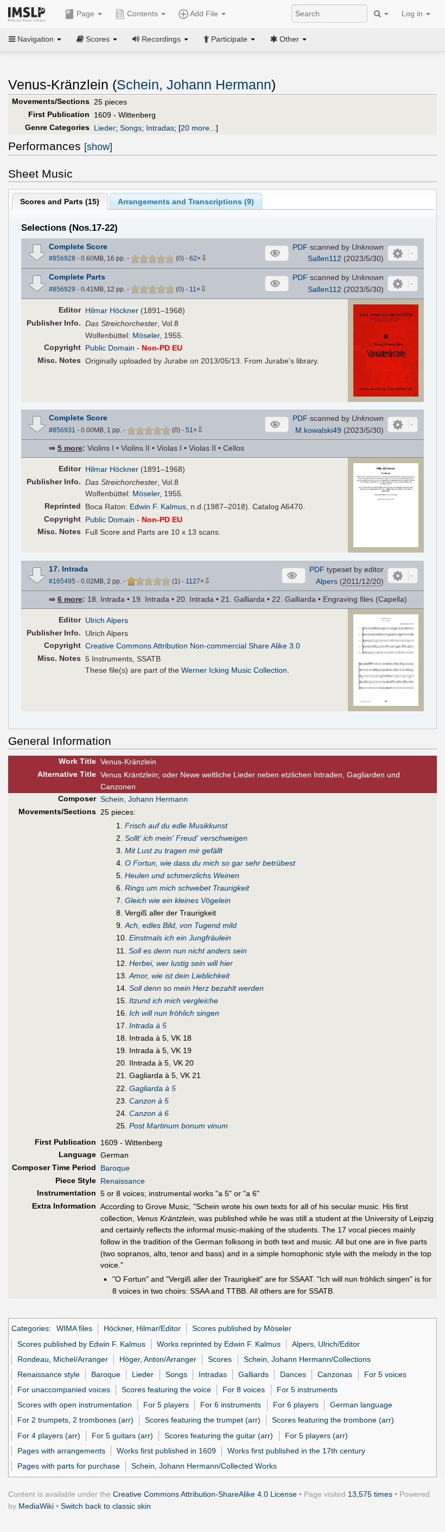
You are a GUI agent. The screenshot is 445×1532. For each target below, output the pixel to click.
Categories (30, 1328)
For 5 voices (385, 1374)
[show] (98, 146)
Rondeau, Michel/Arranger (62, 1359)
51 (189, 430)
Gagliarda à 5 (152, 1088)
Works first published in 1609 (166, 1450)
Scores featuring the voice (166, 1389)
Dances (293, 1374)
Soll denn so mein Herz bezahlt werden (196, 988)
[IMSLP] (29, 13)
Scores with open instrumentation (74, 1404)
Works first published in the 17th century (296, 1450)
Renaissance (122, 1181)
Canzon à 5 (149, 1100)
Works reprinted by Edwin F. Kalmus (219, 1344)
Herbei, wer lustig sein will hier (181, 963)
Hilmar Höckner (111, 310)
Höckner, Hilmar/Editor (142, 1328)
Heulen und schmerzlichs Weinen (182, 875)
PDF (300, 247)
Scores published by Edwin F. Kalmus (81, 1344)
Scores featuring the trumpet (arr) (202, 1420)
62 (193, 258)
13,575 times (370, 1494)
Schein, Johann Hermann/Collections (307, 1359)
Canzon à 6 (149, 1113)
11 (192, 289)
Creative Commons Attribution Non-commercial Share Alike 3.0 (192, 645)
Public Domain (110, 347)
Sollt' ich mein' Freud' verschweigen (186, 838)
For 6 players (296, 1404)
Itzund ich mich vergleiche (173, 1000)
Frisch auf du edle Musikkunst (176, 825)
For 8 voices (244, 1389)
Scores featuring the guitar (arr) (218, 1435)
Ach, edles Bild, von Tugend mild (181, 925)
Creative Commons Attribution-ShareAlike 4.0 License (205, 1494)
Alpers (327, 581)
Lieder (105, 128)
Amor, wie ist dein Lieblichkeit (179, 975)
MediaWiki (36, 1506)
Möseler (146, 335)
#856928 (62, 258)
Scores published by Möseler (241, 1328)
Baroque (115, 1168)
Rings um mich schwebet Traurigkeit (187, 888)
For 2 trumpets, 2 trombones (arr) (75, 1420)
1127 (193, 581)
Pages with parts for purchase (68, 1466)
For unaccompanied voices (63, 1389)
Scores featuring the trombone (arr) (333, 1420)
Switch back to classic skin (106, 1506)
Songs (131, 128)
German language (361, 1404)
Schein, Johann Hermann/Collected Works (204, 1466)
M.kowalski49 (318, 430)
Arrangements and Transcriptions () (186, 201)
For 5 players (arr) (316, 1435)
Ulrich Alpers (106, 620)
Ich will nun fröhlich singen (174, 1013)
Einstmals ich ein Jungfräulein (180, 937)
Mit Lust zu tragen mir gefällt (174, 850)
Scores (220, 1359)
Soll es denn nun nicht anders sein (188, 950)
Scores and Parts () (59, 201)
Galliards (253, 1374)
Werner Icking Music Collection (234, 670)
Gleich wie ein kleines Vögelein (178, 900)
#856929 (62, 289)
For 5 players (166, 1404)
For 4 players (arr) (48, 1435)
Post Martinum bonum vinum (178, 1125)
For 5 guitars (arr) (122, 1435)
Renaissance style (48, 1374)
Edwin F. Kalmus (158, 506)
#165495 (62, 581)
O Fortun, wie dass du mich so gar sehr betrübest (210, 863)
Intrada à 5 (148, 1025)
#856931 (62, 430)
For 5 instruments (307, 1389)
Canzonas (334, 1374)
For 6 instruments (230, 1404)
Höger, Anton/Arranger (157, 1359)
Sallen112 (324, 258)
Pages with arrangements (61, 1450)
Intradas (160, 128)
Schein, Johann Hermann (194, 84)
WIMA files (74, 1328)
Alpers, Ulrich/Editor (326, 1344)
